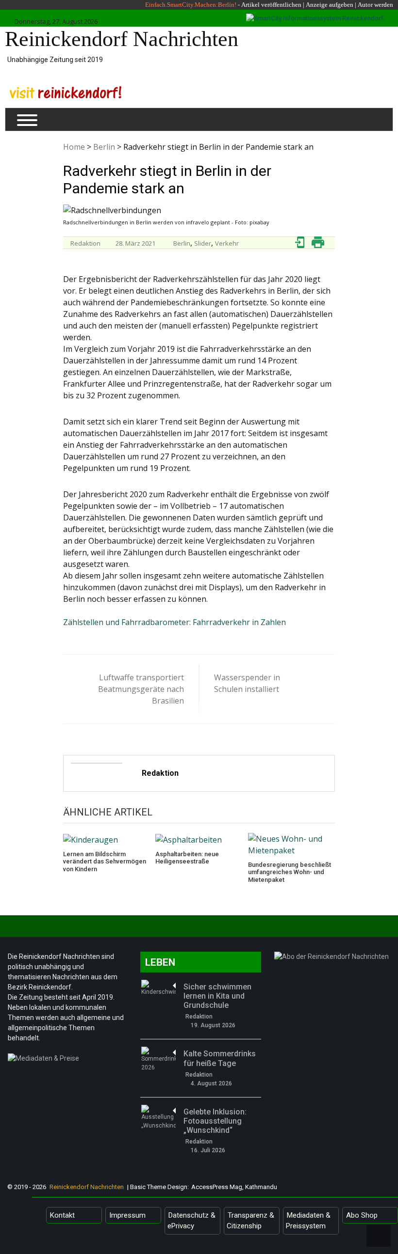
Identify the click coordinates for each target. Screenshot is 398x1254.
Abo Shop (362, 1215)
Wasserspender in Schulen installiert (247, 683)
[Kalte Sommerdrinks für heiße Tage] (158, 1059)
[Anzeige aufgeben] (357, 4)
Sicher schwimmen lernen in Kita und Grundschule (217, 996)
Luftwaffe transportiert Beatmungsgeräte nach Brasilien (141, 689)
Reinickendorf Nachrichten (121, 39)
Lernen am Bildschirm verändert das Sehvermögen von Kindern (104, 861)
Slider (202, 243)
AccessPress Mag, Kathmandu (234, 1187)
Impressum (127, 1215)
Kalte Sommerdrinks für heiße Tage (219, 1058)
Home (74, 146)
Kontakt (62, 1215)
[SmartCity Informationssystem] (314, 18)
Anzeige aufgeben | (331, 4)
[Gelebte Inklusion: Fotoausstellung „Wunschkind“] (158, 1117)
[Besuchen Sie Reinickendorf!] (65, 92)
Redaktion (85, 243)
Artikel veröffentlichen (271, 4)
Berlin (104, 146)
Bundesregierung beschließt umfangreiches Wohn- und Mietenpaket (289, 872)
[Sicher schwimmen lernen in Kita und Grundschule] (158, 988)
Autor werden (375, 4)
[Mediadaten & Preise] (68, 1060)
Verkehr (227, 243)
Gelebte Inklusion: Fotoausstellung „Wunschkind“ (215, 1121)
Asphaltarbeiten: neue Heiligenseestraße (187, 857)
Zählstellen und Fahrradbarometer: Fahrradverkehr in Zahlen (174, 622)
